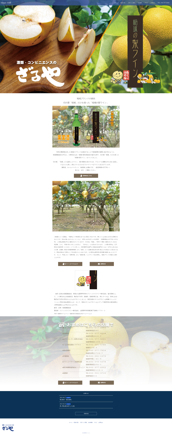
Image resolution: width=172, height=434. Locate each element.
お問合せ (153, 2)
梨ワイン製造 (132, 2)
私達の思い (123, 2)
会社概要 (140, 2)
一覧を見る (86, 413)
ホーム (116, 2)
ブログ (146, 2)
